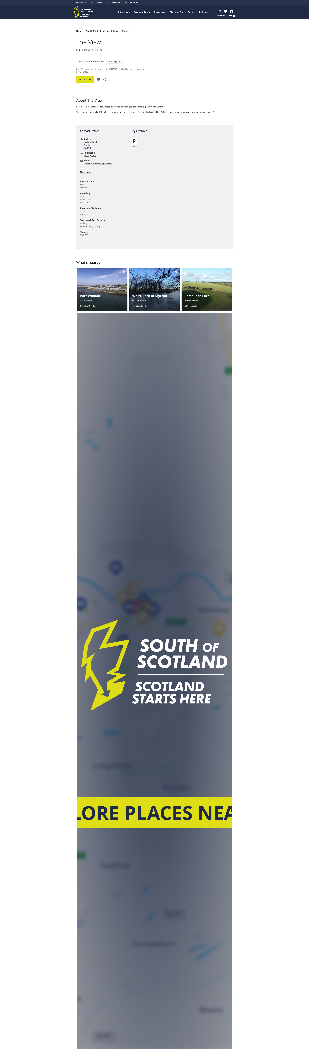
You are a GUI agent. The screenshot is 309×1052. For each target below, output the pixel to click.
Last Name (147, 535)
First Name (148, 525)
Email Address (150, 515)
